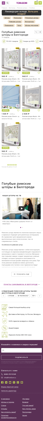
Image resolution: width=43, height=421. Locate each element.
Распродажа (26, 412)
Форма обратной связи (9, 387)
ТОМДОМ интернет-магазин (21, 3)
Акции (24, 415)
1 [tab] (20, 227)
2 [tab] (22, 227)
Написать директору (8, 391)
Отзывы (4, 409)
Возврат (25, 402)
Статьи (3, 405)
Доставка (25, 399)
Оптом (11, 296)
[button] (5, 59)
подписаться (21, 357)
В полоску (23, 296)
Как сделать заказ (29, 409)
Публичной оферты (30, 361)
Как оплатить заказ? (8, 412)
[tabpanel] (21, 211)
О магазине (5, 399)
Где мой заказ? (27, 405)
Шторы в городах (7, 402)
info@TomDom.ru (10, 378)
